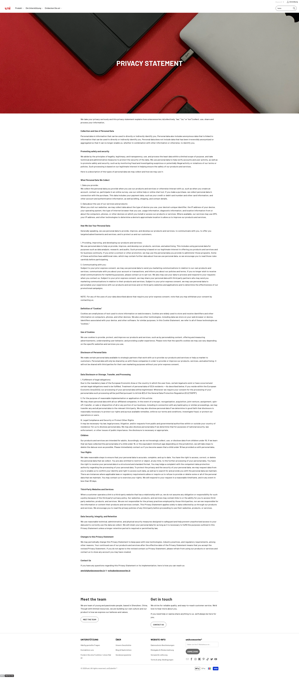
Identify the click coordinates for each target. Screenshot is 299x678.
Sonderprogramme (123, 655)
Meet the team (89, 619)
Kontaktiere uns (87, 650)
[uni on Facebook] (191, 659)
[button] (279, 2)
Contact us (158, 624)
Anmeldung (293, 2)
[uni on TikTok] (207, 659)
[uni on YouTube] (216, 659)
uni (88, 668)
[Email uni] (187, 659)
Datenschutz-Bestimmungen (162, 645)
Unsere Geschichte (123, 645)
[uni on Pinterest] (203, 659)
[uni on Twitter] (212, 659)
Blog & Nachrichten (124, 650)
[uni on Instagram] (195, 659)
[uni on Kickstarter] (199, 659)
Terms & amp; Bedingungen (162, 660)
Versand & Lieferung (159, 655)
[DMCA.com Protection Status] (7, 676)
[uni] (7, 8)
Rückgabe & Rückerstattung (162, 650)
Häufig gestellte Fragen (90, 645)
